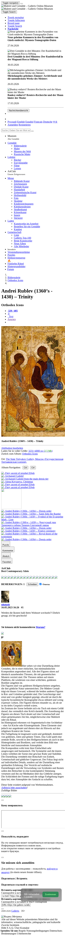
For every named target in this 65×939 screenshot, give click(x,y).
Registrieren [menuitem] (25, 124)
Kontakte (24, 928)
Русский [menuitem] (12, 121)
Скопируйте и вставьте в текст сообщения (24, 901)
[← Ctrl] (18, 487)
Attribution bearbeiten (12, 448)
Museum (13, 137)
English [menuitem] (21, 121)
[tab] (13, 310)
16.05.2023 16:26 (10, 607)
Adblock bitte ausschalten (14, 787)
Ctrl (25, 467)
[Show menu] (21, 3)
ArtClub (16, 172)
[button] (16, 17)
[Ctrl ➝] (26, 511)
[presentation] (36, 322)
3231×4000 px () (40, 451)
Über (17, 928)
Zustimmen (50, 894)
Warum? (40, 627)
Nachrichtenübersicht (18, 110)
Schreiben (32, 584)
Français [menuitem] (38, 121)
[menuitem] (55, 121)
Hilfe (4, 928)
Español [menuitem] (29, 121)
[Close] (32, 131)
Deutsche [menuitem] (47, 121)
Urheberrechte (24, 933)
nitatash (5, 604)
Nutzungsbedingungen (38, 930)
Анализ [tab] (12, 319)
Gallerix (15, 910)
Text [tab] (10, 316)
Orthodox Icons (30, 453)
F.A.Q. (11, 928)
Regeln (22, 930)
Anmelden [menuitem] (13, 124)
